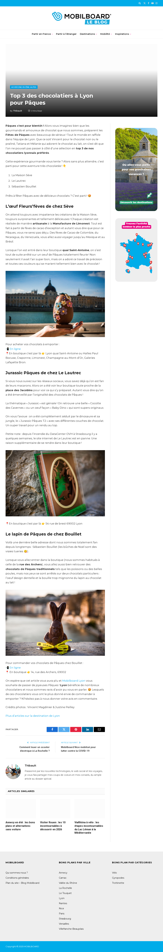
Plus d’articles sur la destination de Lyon (33, 715)
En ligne (15, 348)
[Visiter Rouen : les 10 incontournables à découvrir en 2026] (55, 808)
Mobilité (105, 34)
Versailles (64, 923)
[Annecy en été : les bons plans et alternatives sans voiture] (21, 808)
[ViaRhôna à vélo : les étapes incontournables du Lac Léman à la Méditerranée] (89, 808)
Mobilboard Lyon (73, 680)
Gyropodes (118, 877)
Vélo (114, 872)
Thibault (17, 111)
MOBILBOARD (31, 946)
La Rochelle (65, 888)
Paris (61, 913)
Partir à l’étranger (66, 34)
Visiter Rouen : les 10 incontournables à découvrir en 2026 (52, 826)
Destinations (87, 34)
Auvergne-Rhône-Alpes (23, 87)
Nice (61, 908)
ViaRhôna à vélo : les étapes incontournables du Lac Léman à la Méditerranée (88, 827)
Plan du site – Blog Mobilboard (22, 882)
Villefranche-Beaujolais (71, 928)
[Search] (139, 3)
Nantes (63, 903)
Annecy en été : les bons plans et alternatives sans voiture (20, 826)
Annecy (63, 872)
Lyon (61, 898)
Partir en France (41, 34)
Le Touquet (65, 893)
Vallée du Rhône (68, 882)
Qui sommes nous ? (17, 872)
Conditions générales (17, 877)
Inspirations (122, 34)
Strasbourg (65, 918)
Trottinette (118, 882)
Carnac (63, 877)
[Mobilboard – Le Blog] (81, 18)
